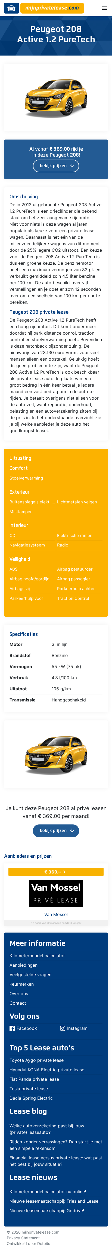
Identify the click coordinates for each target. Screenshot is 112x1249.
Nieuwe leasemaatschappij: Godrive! (47, 1210)
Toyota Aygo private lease (37, 1060)
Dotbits (43, 1243)
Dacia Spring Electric (31, 1098)
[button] (98, 68)
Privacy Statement (23, 1237)
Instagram (77, 1028)
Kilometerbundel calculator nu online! (48, 1191)
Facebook (27, 1028)
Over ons (19, 993)
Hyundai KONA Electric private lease (47, 1069)
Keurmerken (22, 984)
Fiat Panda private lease (34, 1079)
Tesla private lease (29, 1088)
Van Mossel (56, 914)
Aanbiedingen (24, 965)
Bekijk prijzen (57, 166)
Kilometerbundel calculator (37, 955)
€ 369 (56, 872)
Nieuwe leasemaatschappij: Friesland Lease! (54, 1201)
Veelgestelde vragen (30, 974)
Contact (18, 1003)
